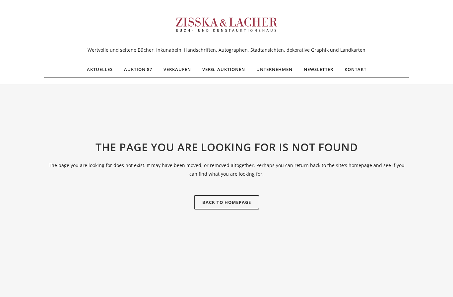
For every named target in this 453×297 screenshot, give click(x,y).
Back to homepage (226, 202)
